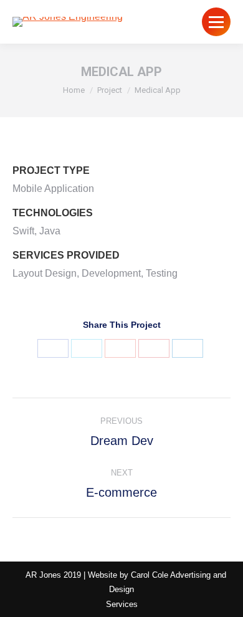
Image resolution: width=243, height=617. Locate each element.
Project (109, 90)
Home (74, 90)
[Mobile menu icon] (216, 21)
